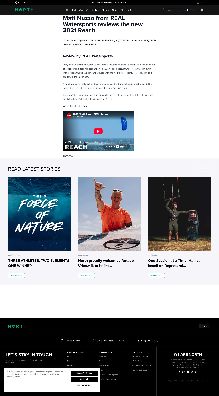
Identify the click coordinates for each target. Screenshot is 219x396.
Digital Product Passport (107, 379)
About (115, 10)
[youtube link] (188, 372)
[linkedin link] (195, 372)
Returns (70, 361)
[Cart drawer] (202, 10)
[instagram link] (183, 372)
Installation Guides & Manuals (142, 366)
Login (202, 3)
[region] (52, 380)
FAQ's (69, 356)
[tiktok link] (192, 372)
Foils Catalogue (137, 361)
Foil (74, 10)
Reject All (84, 379)
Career (101, 370)
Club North (126, 10)
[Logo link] (24, 10)
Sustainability (104, 366)
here (85, 106)
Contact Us (71, 366)
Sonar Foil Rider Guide (139, 370)
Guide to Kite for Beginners (108, 375)
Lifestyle (95, 10)
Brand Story (103, 356)
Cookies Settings (84, 385)
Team (101, 361)
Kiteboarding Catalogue (140, 356)
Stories (105, 10)
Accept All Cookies (84, 373)
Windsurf (83, 10)
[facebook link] (179, 372)
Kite (67, 10)
